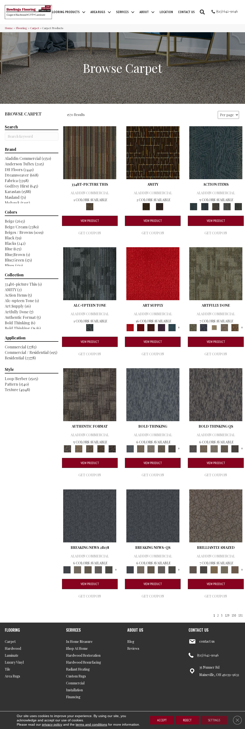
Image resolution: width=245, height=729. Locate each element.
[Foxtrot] (89, 273)
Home (9, 28)
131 (240, 616)
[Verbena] (161, 327)
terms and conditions (91, 724)
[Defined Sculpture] (79, 448)
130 (234, 616)
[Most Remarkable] (203, 327)
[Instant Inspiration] (234, 569)
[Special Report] (88, 569)
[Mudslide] (89, 152)
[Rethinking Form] (101, 448)
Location (166, 12)
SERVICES (73, 630)
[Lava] (151, 448)
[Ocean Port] (205, 206)
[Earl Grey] (227, 206)
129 (227, 616)
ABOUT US (135, 630)
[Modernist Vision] (214, 327)
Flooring (21, 28)
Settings (214, 720)
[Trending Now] (77, 569)
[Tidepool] (215, 152)
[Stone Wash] (172, 327)
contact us (207, 641)
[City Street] (238, 206)
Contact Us (186, 12)
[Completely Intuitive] (214, 569)
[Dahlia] (140, 327)
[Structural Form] (112, 448)
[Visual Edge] (89, 394)
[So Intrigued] (215, 515)
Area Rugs (97, 12)
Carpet (34, 28)
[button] (84, 12)
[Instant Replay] (98, 569)
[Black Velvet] (160, 206)
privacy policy (52, 724)
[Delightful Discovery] (215, 273)
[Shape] (152, 394)
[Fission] (161, 448)
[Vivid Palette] (234, 327)
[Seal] (172, 448)
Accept (162, 720)
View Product (90, 221)
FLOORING (12, 630)
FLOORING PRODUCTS (65, 12)
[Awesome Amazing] (224, 327)
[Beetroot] (151, 327)
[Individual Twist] (90, 448)
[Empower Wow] (224, 569)
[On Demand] (108, 569)
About (144, 12)
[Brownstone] (216, 206)
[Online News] (89, 515)
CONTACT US (199, 630)
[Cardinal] (152, 273)
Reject (187, 720)
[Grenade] (140, 448)
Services (122, 12)
